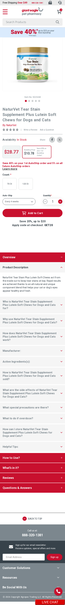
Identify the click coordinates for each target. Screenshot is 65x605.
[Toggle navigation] (5, 11)
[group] (32, 64)
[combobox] (32, 22)
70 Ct (9, 184)
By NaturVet (9, 125)
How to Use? (11, 458)
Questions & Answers (17, 488)
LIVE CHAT (50, 602)
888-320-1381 (37, 3)
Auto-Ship (7, 196)
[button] (26, 101)
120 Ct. (25, 184)
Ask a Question (47, 130)
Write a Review (30, 130)
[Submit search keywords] (57, 22)
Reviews (8, 478)
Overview (9, 257)
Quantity (47, 196)
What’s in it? (11, 468)
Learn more (9, 169)
